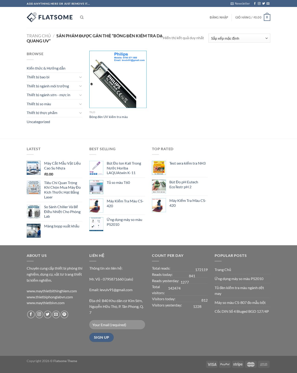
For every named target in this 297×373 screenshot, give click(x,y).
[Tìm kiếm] (82, 17)
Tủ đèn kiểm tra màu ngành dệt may (239, 290)
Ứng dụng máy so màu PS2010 (239, 278)
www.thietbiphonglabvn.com (50, 297)
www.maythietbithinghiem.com (52, 291)
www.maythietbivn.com (46, 302)
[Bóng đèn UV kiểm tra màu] (118, 79)
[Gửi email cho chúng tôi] (268, 3)
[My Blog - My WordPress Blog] (50, 17)
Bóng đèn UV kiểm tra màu (108, 117)
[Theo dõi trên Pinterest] (64, 314)
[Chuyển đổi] (80, 77)
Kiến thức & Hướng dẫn (46, 68)
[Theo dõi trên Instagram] (259, 3)
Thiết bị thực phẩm (42, 112)
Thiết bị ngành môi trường (48, 86)
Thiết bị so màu (39, 104)
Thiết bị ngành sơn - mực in (48, 94)
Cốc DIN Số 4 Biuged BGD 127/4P (242, 311)
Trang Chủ (223, 269)
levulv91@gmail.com (116, 289)
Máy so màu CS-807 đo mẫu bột (240, 302)
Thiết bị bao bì (38, 77)
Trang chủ (39, 35)
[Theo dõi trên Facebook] (254, 3)
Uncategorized (38, 121)
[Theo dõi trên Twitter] (263, 3)
